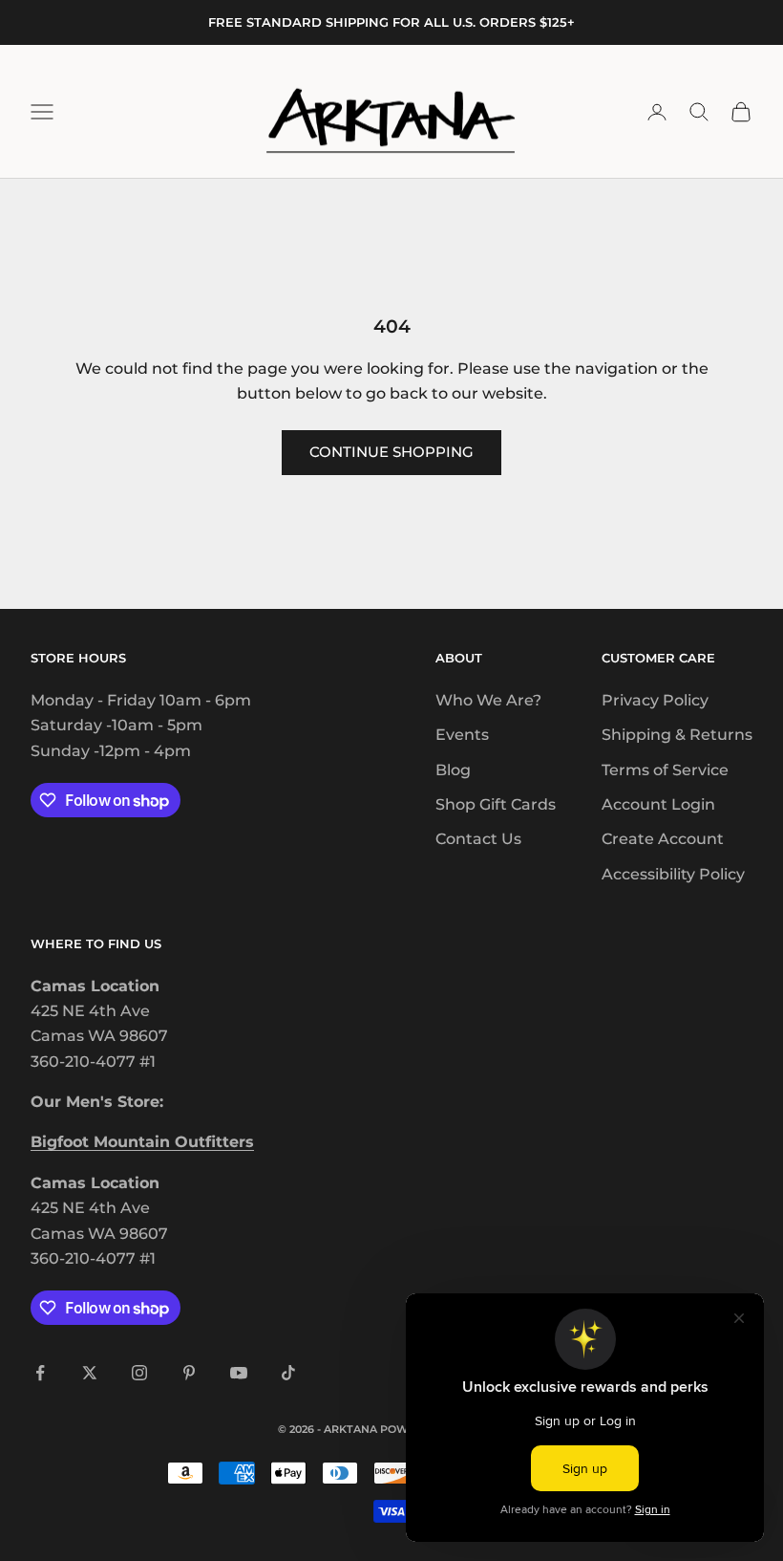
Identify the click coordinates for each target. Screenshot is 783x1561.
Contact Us (478, 839)
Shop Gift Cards (495, 804)
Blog (453, 770)
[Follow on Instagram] (139, 1372)
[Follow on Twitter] (89, 1372)
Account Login (658, 804)
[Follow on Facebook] (40, 1372)
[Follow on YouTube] (238, 1372)
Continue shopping (391, 452)
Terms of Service (665, 770)
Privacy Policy (655, 700)
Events (462, 735)
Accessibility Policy (673, 874)
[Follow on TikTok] (288, 1372)
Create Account (663, 839)
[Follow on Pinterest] (189, 1372)
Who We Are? (488, 700)
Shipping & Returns (677, 735)
